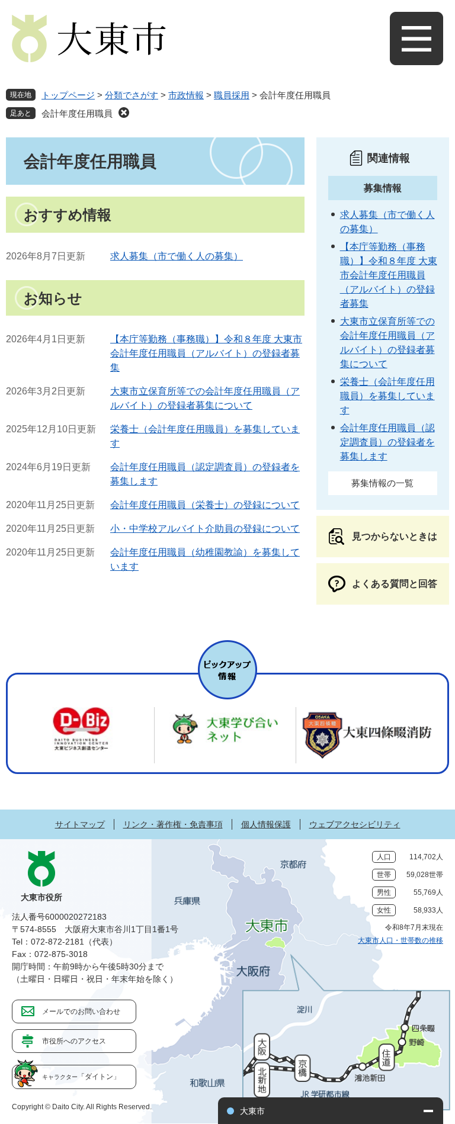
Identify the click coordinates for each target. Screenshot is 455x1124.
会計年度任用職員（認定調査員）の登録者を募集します (387, 442)
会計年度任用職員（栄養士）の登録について (205, 505)
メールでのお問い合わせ (81, 1011)
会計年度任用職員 (77, 113)
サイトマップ (80, 824)
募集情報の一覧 (382, 483)
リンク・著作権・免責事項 (173, 824)
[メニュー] (416, 38)
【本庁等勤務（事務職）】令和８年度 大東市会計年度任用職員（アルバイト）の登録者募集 (206, 353)
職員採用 (231, 95)
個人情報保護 (266, 824)
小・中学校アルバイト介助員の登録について (205, 529)
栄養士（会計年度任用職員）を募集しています (387, 396)
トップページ (68, 95)
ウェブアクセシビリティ (354, 824)
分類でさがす (131, 95)
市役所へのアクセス (74, 1041)
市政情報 (186, 95)
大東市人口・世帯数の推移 (400, 940)
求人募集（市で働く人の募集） (176, 256)
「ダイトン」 (81, 1076)
